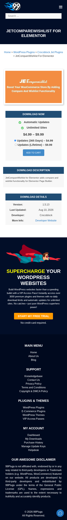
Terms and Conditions (34, 387)
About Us (33, 356)
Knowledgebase (33, 376)
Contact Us (33, 380)
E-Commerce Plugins (33, 411)
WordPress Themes (34, 415)
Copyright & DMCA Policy (33, 391)
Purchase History (33, 442)
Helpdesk (33, 450)
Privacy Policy (33, 383)
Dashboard (33, 435)
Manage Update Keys (33, 446)
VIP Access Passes (33, 418)
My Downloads (33, 438)
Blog (33, 360)
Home (33, 352)
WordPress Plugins (33, 407)
